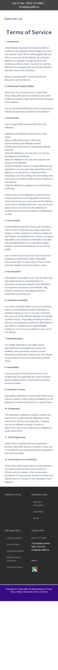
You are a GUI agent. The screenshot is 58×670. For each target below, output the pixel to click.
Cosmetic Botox (14, 538)
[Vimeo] (16, 502)
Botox (36, 518)
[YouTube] (20, 502)
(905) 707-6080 (34, 3)
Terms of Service (41, 592)
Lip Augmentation (15, 551)
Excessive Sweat (14, 567)
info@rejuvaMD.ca (29, 7)
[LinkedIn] (24, 502)
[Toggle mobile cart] (46, 19)
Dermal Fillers (12, 544)
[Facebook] (8, 502)
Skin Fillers (38, 511)
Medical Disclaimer (25, 592)
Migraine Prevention (38, 503)
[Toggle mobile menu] (52, 19)
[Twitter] (12, 502)
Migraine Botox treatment (13, 559)
